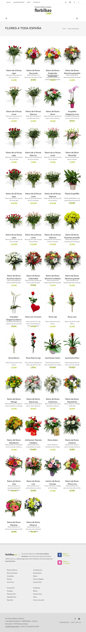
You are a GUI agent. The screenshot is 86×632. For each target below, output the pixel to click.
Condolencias (37, 570)
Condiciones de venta (12, 626)
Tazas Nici (10, 600)
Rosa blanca (13, 358)
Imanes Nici (11, 588)
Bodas (35, 576)
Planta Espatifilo (72, 194)
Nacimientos (37, 573)
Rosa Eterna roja (33, 358)
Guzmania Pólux (72, 358)
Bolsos (35, 591)
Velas (35, 597)
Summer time (37, 594)
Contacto (36, 2)
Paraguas (10, 591)
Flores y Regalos (38, 579)
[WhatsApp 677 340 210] (79, 2)
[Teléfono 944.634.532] (74, 2)
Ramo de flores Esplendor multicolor (52, 73)
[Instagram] (70, 2)
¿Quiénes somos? (18, 2)
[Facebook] (66, 2)
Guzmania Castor (52, 358)
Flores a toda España (73, 28)
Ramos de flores (12, 570)
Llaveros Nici (37, 582)
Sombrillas (36, 588)
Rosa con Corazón (33, 317)
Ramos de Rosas (12, 573)
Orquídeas (10, 576)
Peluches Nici (11, 594)
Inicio (9, 2)
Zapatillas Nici (11, 597)
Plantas (9, 579)
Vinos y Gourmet (38, 600)
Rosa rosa (72, 317)
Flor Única (10, 582)
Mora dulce (53, 440)
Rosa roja (53, 317)
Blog (29, 2)
